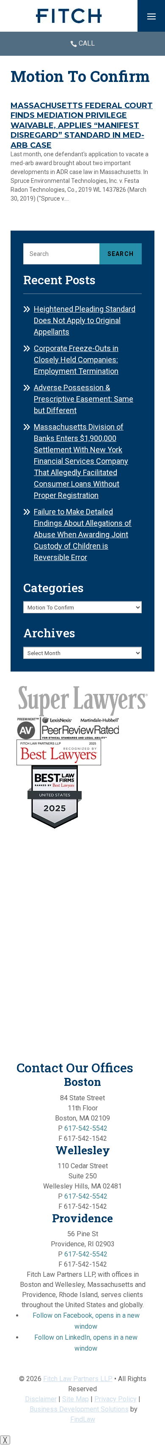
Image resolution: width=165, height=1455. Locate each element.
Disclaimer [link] (41, 1399)
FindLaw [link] (82, 1419)
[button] (151, 16)
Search (120, 253)
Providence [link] (82, 1218)
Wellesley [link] (82, 1150)
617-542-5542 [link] (85, 1128)
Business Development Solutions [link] (79, 1409)
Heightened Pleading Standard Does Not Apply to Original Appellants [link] (84, 320)
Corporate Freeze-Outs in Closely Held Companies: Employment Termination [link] (76, 359)
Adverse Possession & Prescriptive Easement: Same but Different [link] (83, 399)
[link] (69, 15)
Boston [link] (82, 1081)
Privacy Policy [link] (115, 1399)
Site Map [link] (75, 1399)
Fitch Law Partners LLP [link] (78, 1379)
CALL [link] (87, 43)
